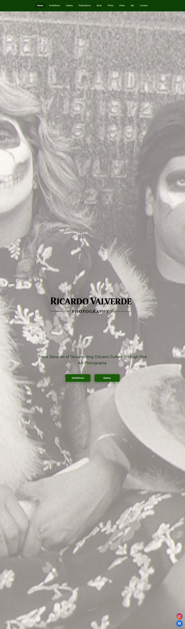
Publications (85, 5)
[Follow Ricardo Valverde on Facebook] (179, 623)
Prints (110, 5)
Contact (144, 5)
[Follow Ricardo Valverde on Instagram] (179, 616)
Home (40, 5)
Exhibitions (54, 5)
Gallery (69, 5)
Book (99, 5)
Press (122, 5)
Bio (132, 5)
